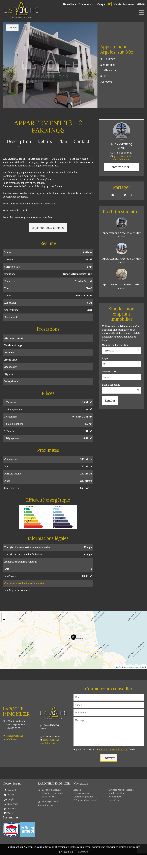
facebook (11, 790)
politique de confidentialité (113, 749)
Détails (44, 141)
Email (10, 813)
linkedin (11, 808)
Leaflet (119, 667)
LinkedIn (131, 195)
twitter (10, 794)
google (10, 799)
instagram (12, 803)
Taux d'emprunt (111, 384)
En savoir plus (67, 851)
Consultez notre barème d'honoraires (24, 583)
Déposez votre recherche (121, 789)
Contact (81, 141)
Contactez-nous (124, 4)
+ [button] (4, 615)
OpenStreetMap (131, 667)
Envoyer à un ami (113, 195)
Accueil (77, 789)
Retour (13, 27)
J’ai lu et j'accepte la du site (106, 749)
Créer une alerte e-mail (85, 800)
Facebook (119, 195)
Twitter (125, 195)
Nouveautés (86, 4)
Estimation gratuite (83, 796)
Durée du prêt (109, 371)
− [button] (4, 619)
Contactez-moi (119, 167)
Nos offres (69, 4)
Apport (106, 358)
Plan (62, 141)
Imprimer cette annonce (48, 228)
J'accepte (83, 851)
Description (19, 141)
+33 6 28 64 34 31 (123, 152)
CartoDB (143, 667)
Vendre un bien (117, 793)
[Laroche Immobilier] (21, 20)
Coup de (102, 4)
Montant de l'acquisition (115, 345)
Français (141, 3)
